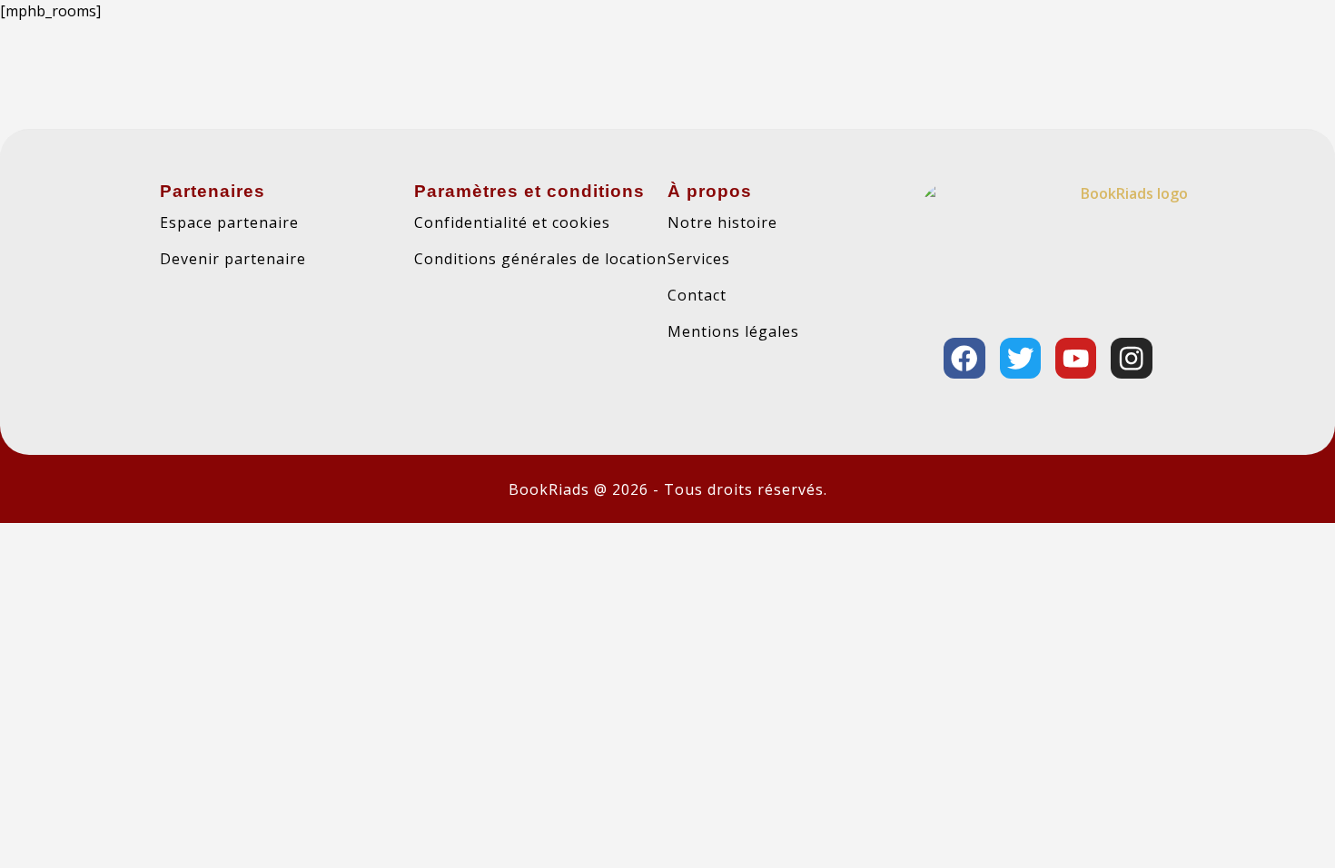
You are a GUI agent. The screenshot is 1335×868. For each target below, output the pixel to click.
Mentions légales (733, 331)
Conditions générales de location (540, 259)
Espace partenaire (229, 222)
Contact (697, 295)
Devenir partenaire (233, 259)
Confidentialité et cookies (512, 222)
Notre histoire (722, 222)
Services (699, 259)
